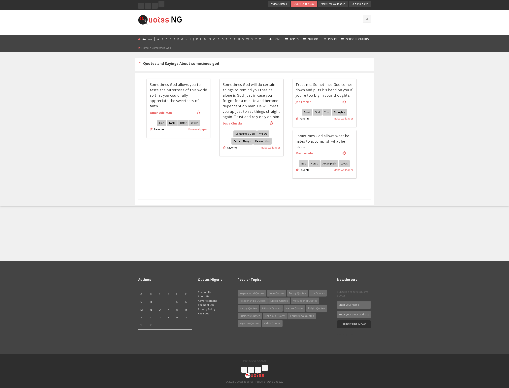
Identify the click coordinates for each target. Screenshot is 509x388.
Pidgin (332, 39)
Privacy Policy (206, 309)
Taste (172, 123)
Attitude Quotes (271, 308)
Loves (344, 163)
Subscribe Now (354, 324)
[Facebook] (141, 6)
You (326, 112)
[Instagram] (155, 6)
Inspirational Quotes (252, 293)
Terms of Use (206, 305)
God (161, 123)
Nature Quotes (294, 308)
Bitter (183, 123)
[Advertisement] (270, 22)
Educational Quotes (302, 316)
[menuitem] (275, 39)
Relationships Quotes (253, 300)
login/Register (360, 4)
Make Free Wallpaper (333, 4)
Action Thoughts (357, 39)
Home (277, 39)
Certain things (242, 141)
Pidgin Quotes (316, 308)
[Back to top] (496, 363)
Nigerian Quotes (249, 323)
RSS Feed (204, 313)
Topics (294, 39)
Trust (307, 112)
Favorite (158, 129)
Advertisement (207, 300)
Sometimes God (245, 133)
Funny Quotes (297, 293)
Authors (313, 39)
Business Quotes (250, 316)
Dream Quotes (279, 300)
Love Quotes (276, 293)
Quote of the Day (304, 4)
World (194, 123)
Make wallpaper (197, 129)
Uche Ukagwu (275, 381)
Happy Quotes (248, 308)
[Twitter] (148, 6)
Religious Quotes (275, 316)
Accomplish (329, 163)
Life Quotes (318, 293)
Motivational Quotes (305, 300)
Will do (263, 133)
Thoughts (339, 112)
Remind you (262, 141)
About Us (203, 296)
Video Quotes (279, 4)
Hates (314, 163)
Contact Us (204, 292)
